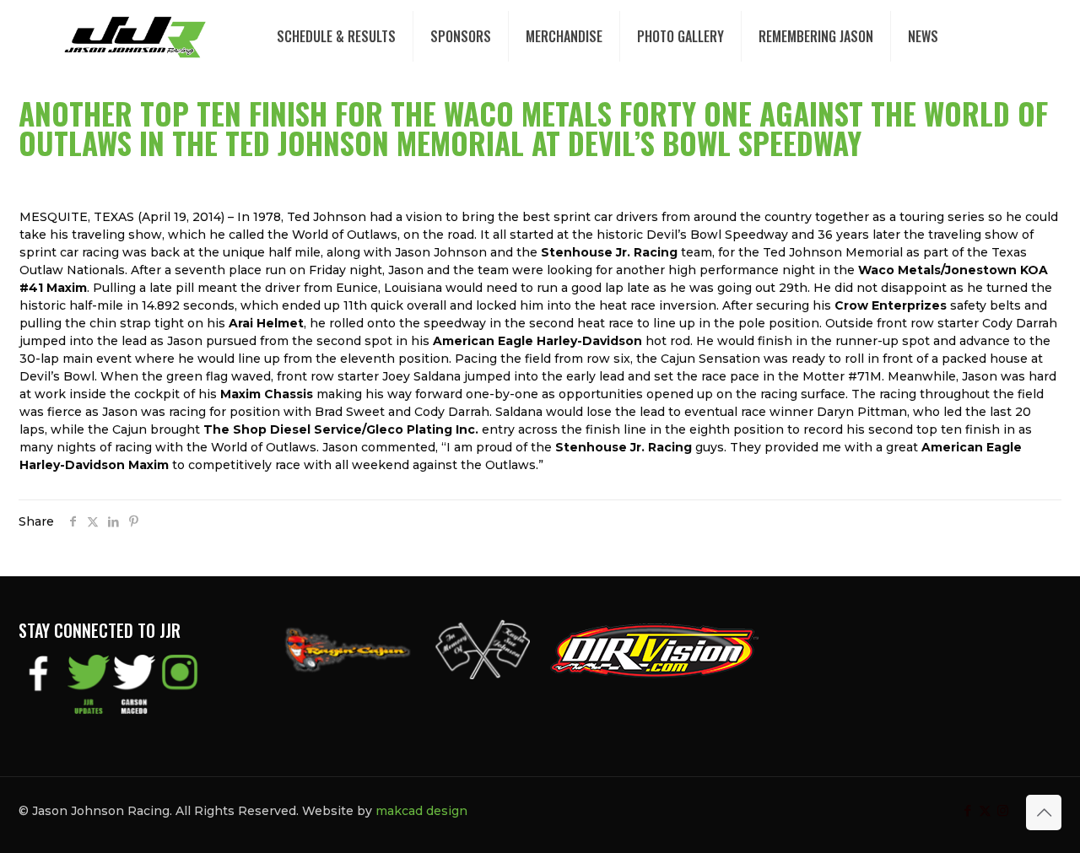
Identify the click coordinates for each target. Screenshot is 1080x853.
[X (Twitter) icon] (985, 810)
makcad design (421, 810)
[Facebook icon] (967, 810)
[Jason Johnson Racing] (135, 36)
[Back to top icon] (1043, 812)
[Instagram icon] (1002, 810)
